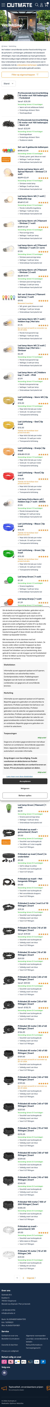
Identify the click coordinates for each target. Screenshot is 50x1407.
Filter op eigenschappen (24, 74)
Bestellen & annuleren (10, 1339)
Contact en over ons (10, 1336)
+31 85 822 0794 (8, 1310)
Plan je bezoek (24, 1304)
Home (5, 46)
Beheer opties (25, 795)
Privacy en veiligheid (10, 1351)
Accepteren (25, 781)
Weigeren (25, 788)
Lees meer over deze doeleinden (19, 776)
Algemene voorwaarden (36, 1336)
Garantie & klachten (10, 1345)
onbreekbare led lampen (27, 65)
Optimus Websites (16, 1403)
